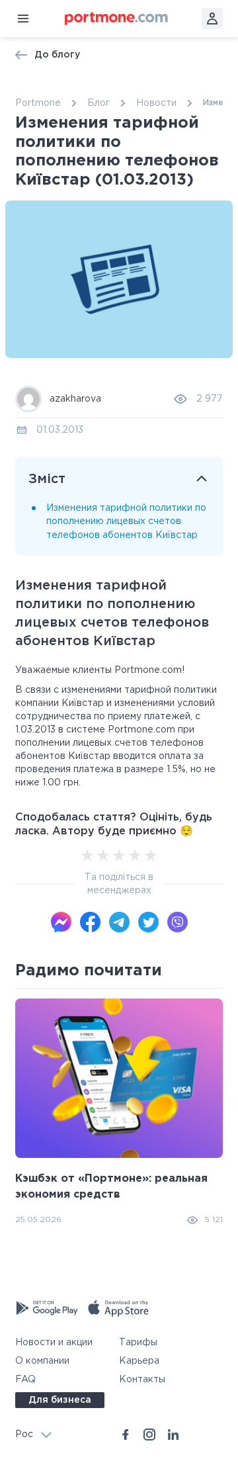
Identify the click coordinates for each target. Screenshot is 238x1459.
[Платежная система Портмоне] (116, 18)
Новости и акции (54, 1343)
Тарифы (138, 1343)
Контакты (142, 1380)
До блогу (57, 55)
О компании (42, 1361)
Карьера (139, 1361)
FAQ (25, 1380)
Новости (156, 103)
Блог (98, 103)
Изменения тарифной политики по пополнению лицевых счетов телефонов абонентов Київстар (126, 521)
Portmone (38, 103)
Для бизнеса (59, 1400)
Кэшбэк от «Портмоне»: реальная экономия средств (111, 1187)
